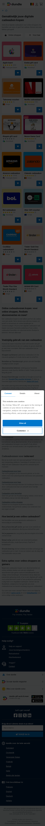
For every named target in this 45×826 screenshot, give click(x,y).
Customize (21, 431)
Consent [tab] (8, 393)
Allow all (22, 423)
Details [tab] (22, 393)
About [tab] (36, 393)
